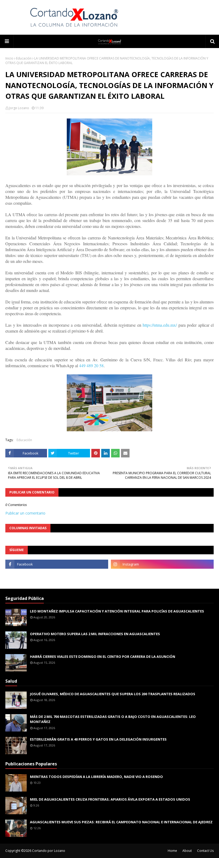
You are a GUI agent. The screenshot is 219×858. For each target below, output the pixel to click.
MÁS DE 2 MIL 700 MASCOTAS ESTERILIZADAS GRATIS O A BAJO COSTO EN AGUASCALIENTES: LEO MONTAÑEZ (113, 719)
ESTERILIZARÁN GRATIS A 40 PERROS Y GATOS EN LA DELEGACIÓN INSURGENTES (98, 739)
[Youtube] (56, 575)
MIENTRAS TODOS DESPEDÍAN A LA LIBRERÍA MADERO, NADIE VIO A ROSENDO (96, 776)
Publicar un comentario (25, 513)
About (187, 850)
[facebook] (56, 564)
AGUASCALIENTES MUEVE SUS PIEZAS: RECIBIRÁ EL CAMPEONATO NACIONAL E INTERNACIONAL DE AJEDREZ (121, 822)
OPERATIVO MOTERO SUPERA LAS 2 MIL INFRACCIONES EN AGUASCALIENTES (95, 633)
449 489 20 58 (91, 365)
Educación (24, 58)
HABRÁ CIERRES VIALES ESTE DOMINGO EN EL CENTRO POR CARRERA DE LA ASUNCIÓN (102, 656)
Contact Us (205, 850)
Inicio (9, 58)
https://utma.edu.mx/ (160, 325)
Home (172, 850)
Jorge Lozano (19, 108)
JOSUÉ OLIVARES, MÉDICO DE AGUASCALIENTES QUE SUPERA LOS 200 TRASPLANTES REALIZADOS (112, 693)
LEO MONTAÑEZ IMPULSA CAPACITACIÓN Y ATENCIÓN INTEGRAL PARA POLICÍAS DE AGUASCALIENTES (117, 611)
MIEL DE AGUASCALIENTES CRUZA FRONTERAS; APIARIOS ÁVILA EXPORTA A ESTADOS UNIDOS (110, 799)
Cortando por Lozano (48, 850)
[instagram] (162, 564)
